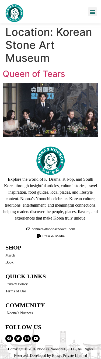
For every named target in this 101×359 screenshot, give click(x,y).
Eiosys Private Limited (69, 356)
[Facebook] (9, 338)
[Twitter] (18, 338)
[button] (92, 11)
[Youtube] (36, 338)
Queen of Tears (34, 74)
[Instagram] (27, 338)
